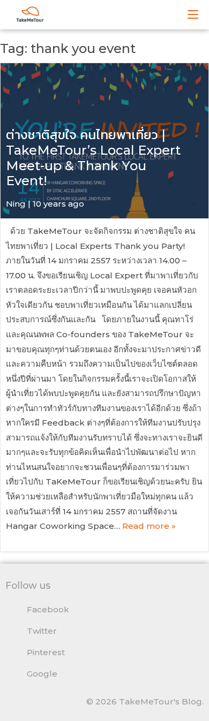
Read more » (149, 526)
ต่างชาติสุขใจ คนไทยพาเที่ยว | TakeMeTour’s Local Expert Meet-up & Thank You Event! (93, 157)
